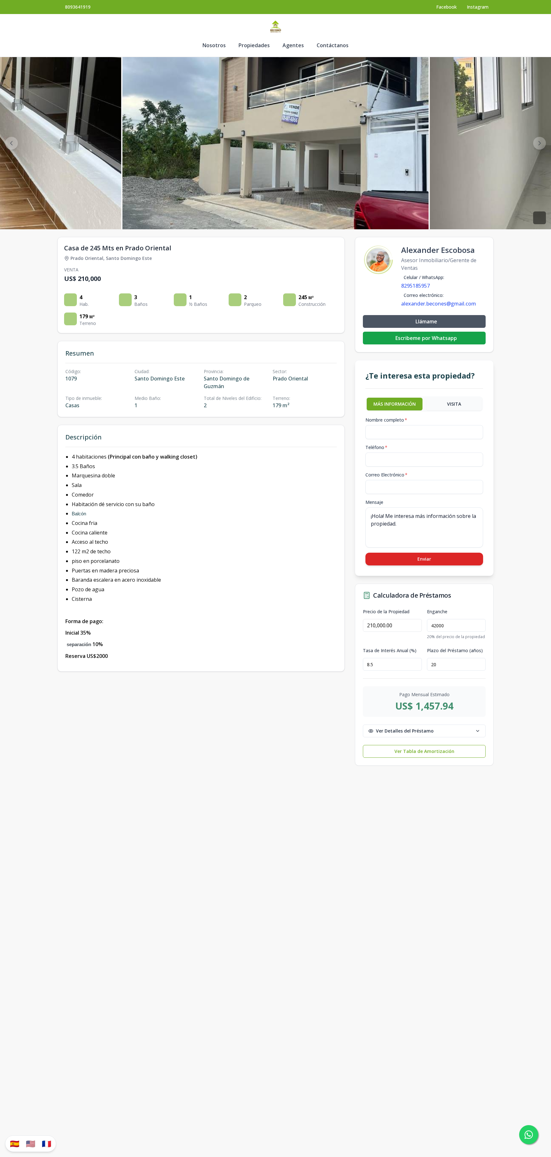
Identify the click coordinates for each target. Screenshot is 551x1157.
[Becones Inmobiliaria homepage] (275, 26)
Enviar (424, 559)
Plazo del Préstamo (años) (455, 650)
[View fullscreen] (539, 217)
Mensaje (374, 502)
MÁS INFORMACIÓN (394, 404)
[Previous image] (11, 143)
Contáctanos (333, 45)
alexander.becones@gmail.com (438, 303)
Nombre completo (386, 420)
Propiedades (254, 45)
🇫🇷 (46, 1143)
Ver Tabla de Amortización (424, 751)
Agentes (293, 45)
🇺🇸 (30, 1143)
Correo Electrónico (386, 475)
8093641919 (78, 7)
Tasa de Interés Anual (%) (389, 650)
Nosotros (214, 45)
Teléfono (376, 447)
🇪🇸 (14, 1143)
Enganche (437, 611)
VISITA (454, 404)
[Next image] (539, 143)
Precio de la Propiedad (386, 611)
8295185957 (415, 285)
